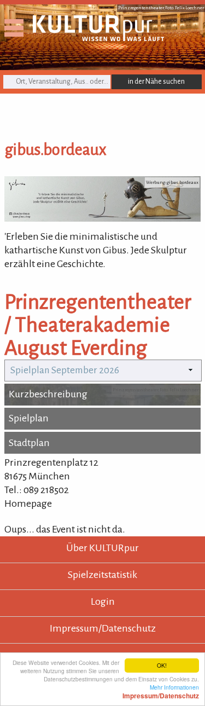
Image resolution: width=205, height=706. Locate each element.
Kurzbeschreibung (48, 394)
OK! (162, 665)
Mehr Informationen (160, 691)
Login (103, 601)
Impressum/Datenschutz (103, 628)
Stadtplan (29, 442)
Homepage (28, 503)
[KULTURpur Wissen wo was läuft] (98, 37)
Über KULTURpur (102, 547)
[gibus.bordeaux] (102, 218)
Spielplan (29, 418)
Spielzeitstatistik (102, 574)
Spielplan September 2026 (64, 370)
